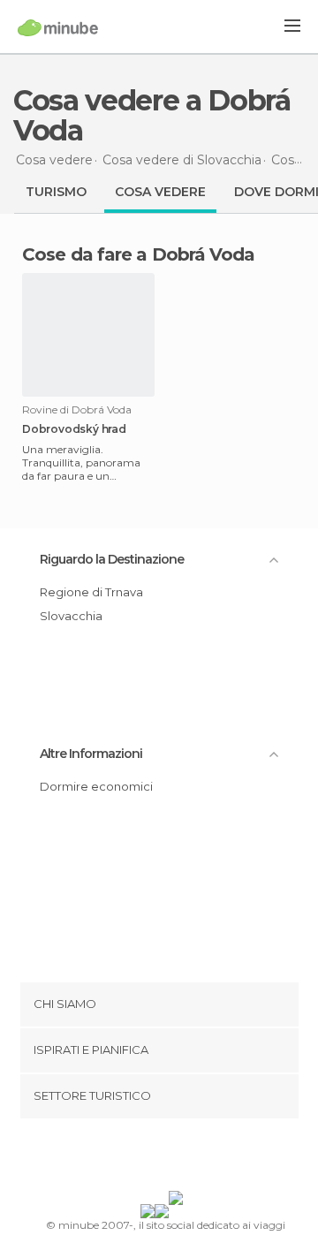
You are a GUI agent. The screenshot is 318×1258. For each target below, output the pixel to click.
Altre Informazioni (91, 754)
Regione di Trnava (91, 592)
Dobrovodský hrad (74, 429)
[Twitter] (154, 1158)
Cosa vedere (160, 192)
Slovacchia (71, 616)
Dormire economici (96, 786)
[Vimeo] (177, 1158)
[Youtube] (200, 1158)
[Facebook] (131, 1158)
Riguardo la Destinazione (112, 559)
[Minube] (58, 27)
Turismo (56, 192)
